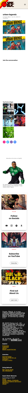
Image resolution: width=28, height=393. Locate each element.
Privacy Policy (7, 360)
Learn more (14, 300)
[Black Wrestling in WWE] (8, 120)
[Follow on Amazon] (21, 226)
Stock (4, 384)
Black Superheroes (9, 349)
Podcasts (5, 345)
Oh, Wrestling (7, 370)
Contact (5, 359)
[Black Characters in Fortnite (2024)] (8, 109)
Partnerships (6, 356)
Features (5, 347)
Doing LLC (16, 340)
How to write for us (9, 357)
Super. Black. (7, 17)
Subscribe (14, 263)
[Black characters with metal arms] (19, 120)
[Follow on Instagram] (11, 226)
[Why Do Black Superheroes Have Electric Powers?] (19, 109)
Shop (4, 379)
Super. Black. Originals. (10, 380)
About (4, 348)
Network (5, 382)
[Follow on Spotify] (16, 226)
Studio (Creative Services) (11, 381)
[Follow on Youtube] (7, 226)
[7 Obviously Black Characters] (8, 132)
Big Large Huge (7, 369)
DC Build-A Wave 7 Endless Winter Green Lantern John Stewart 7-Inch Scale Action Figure (12, 186)
